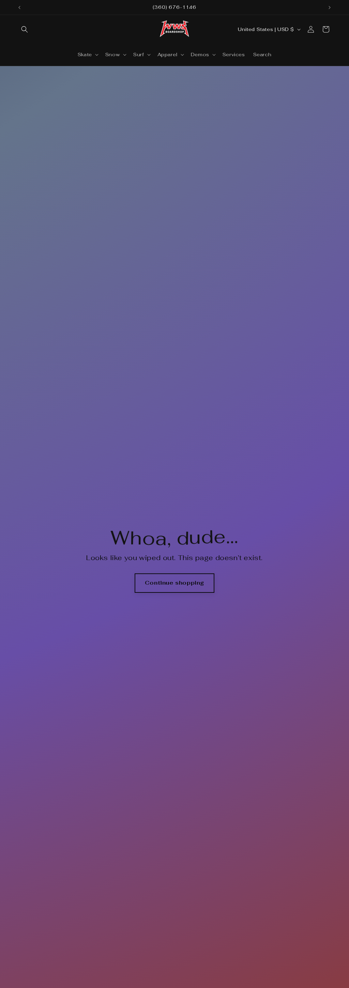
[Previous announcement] (19, 7)
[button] (24, 29)
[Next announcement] (329, 7)
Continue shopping (174, 582)
